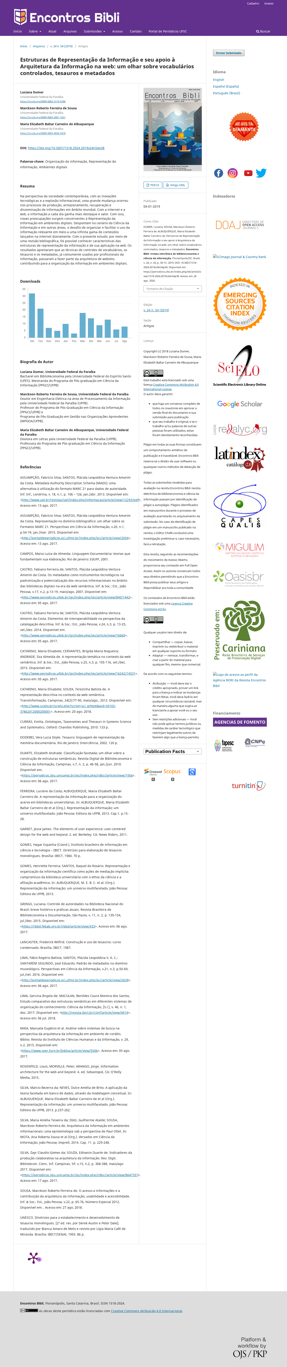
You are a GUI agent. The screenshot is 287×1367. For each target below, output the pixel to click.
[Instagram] (232, 177)
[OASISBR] (240, 587)
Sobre (34, 31)
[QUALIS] (240, 527)
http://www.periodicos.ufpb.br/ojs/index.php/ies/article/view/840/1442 (76, 597)
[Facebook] (218, 177)
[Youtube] (248, 177)
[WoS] (240, 330)
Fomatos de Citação (160, 289)
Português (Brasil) (226, 93)
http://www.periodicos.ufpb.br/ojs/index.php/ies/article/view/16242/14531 (78, 673)
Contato (135, 31)
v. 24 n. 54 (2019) (61, 46)
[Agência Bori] (240, 686)
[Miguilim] (240, 559)
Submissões (93, 31)
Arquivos (70, 31)
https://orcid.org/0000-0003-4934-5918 (42, 133)
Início (17, 31)
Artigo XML (177, 185)
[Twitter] (261, 177)
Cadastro (253, 3)
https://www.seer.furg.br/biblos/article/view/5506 (60, 1050)
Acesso (117, 31)
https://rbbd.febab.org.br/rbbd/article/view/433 (58, 926)
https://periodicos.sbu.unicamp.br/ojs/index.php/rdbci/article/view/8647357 (80, 1175)
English (218, 79)
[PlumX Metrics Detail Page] (33, 1257)
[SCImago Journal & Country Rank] (239, 257)
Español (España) (226, 86)
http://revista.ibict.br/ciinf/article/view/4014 (94, 1012)
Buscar (264, 31)
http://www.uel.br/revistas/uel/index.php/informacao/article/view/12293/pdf (80, 500)
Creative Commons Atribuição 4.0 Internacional (146, 1311)
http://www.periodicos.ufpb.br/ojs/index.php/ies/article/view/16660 (73, 635)
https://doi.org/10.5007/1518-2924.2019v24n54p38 (66, 148)
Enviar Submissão (228, 53)
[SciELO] (240, 387)
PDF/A (154, 185)
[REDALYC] (240, 434)
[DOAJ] (240, 234)
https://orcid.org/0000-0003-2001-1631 (42, 117)
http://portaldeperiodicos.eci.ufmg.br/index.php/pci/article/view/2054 (75, 538)
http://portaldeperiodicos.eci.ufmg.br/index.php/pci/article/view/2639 (75, 980)
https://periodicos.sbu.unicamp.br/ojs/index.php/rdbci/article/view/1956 (77, 775)
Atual (52, 31)
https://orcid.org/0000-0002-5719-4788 (42, 101)
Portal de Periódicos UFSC (168, 31)
